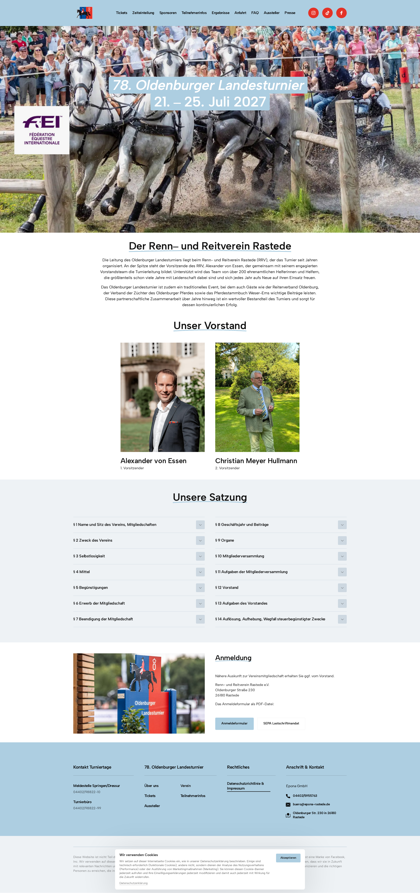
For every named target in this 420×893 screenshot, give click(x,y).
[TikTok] (327, 13)
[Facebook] (341, 13)
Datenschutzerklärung (133, 883)
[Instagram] (313, 13)
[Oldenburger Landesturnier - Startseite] (83, 13)
